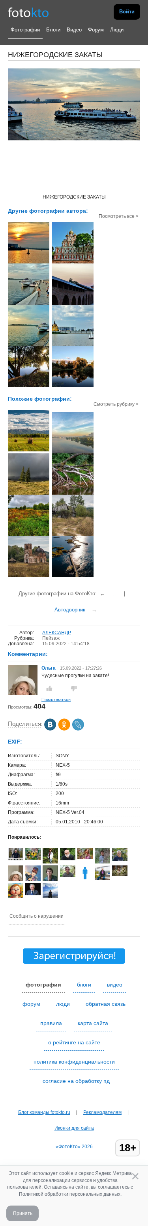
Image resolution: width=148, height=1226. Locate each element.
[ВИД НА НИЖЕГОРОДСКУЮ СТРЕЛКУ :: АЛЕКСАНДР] (73, 345)
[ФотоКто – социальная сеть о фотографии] (28, 12)
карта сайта (93, 1023)
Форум (96, 30)
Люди (117, 30)
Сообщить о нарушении (36, 916)
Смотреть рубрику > (116, 404)
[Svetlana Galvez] (119, 874)
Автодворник (69, 610)
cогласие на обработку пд (76, 1081)
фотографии (43, 984)
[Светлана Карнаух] (33, 879)
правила (51, 1023)
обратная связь (106, 1004)
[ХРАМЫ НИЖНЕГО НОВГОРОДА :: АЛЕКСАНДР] (73, 262)
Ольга (49, 668)
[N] (73, 576)
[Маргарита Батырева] (33, 858)
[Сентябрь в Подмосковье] (28, 535)
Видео (74, 30)
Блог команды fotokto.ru (44, 1112)
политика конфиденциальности (74, 1061)
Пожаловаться (56, 699)
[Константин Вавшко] (102, 878)
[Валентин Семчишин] (119, 859)
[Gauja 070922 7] (73, 494)
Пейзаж (51, 638)
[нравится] (49, 688)
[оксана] (50, 862)
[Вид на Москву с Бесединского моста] (73, 452)
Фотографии (25, 30)
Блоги (53, 30)
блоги (84, 984)
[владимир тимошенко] (67, 859)
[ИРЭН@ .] (85, 857)
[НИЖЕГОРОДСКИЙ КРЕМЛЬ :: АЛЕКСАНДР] (73, 304)
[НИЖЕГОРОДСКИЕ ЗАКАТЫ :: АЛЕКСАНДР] (28, 262)
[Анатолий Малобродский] (33, 893)
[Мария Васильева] (102, 862)
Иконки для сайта (74, 1128)
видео (114, 984)
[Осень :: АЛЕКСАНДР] (28, 386)
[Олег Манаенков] (15, 859)
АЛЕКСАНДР (56, 632)
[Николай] (67, 875)
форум (31, 1004)
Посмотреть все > (119, 216)
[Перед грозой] (28, 494)
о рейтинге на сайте (74, 1042)
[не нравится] (74, 688)
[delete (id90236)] (85, 879)
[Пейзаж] (28, 450)
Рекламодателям (102, 1112)
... (113, 593)
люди (63, 1004)
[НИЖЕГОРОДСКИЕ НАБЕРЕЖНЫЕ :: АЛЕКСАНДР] (28, 304)
